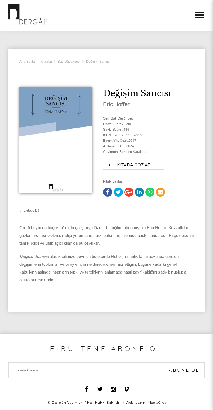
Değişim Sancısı (98, 62)
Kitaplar (46, 62)
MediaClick (157, 402)
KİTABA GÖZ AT (133, 165)
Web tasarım (136, 402)
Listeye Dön (33, 210)
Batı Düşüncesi (69, 62)
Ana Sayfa (27, 62)
